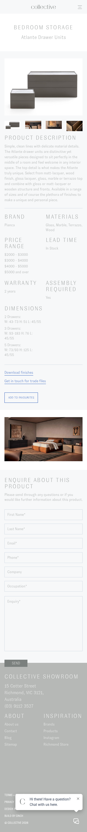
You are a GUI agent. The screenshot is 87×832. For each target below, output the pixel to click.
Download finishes (18, 372)
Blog (8, 738)
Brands (49, 724)
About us (11, 724)
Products (51, 731)
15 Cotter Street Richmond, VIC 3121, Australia (24, 692)
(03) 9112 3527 (18, 706)
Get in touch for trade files (25, 381)
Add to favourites (21, 397)
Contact (10, 731)
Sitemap (10, 744)
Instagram (51, 738)
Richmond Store (56, 744)
